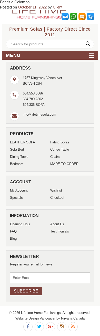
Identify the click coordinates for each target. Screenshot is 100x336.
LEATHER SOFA (22, 142)
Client (57, 7)
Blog (13, 238)
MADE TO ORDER (64, 164)
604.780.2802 (33, 99)
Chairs (55, 157)
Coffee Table (59, 149)
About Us (57, 224)
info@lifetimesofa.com (39, 114)
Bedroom (16, 164)
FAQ (13, 231)
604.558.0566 (33, 93)
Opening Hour (20, 224)
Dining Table (19, 157)
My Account (19, 190)
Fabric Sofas (59, 142)
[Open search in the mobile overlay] (50, 44)
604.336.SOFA (34, 105)
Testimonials (59, 231)
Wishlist (56, 190)
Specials (16, 198)
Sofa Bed (17, 149)
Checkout (57, 198)
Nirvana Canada (73, 318)
